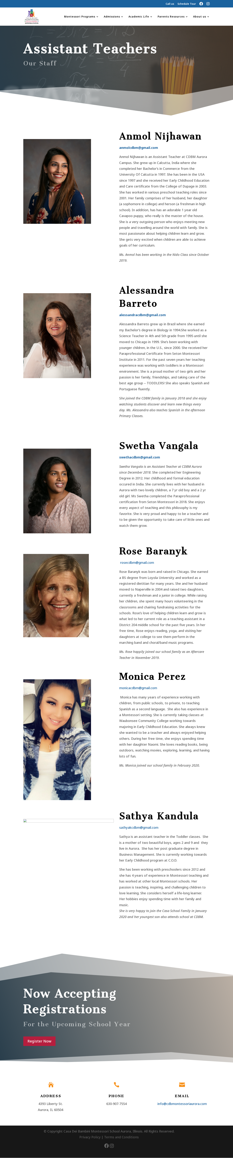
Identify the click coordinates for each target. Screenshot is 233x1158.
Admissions (112, 16)
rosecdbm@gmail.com (137, 562)
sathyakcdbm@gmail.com (138, 827)
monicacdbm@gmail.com (138, 688)
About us (199, 16)
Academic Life (139, 16)
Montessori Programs (79, 16)
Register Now (39, 1041)
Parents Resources (171, 16)
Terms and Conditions (121, 1137)
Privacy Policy (89, 1137)
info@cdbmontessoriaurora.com (182, 1104)
